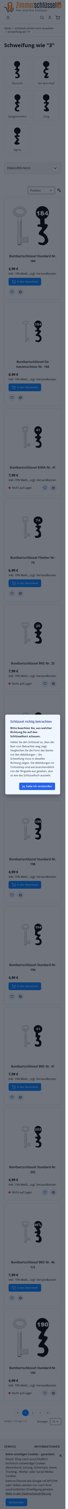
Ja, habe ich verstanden (37, 786)
